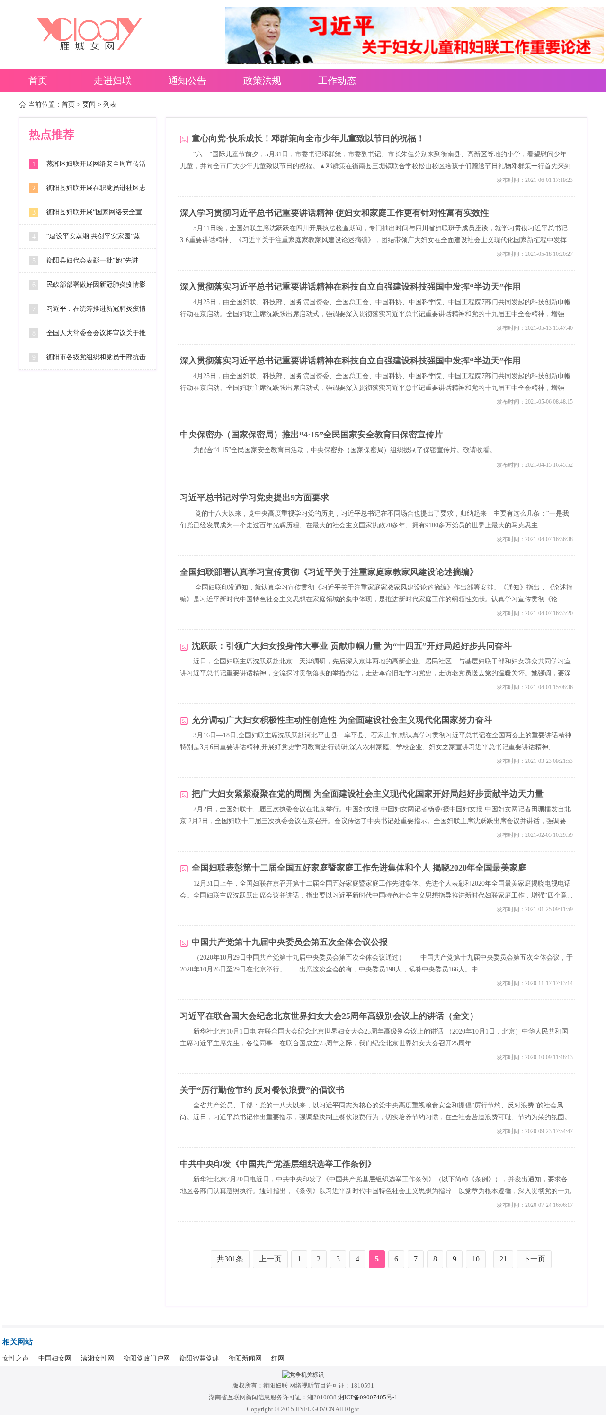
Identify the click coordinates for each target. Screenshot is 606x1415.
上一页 (270, 1259)
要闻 (89, 104)
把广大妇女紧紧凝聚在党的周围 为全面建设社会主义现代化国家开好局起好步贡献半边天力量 (368, 793)
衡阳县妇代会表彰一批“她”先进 (92, 260)
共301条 (230, 1259)
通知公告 (187, 80)
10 (476, 1259)
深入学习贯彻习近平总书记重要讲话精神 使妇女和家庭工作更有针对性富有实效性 (334, 213)
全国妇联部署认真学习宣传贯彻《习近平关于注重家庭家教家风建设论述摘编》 (329, 572)
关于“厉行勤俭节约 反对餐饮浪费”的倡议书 (262, 1090)
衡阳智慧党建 (199, 1358)
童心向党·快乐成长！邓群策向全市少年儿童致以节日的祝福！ (308, 138)
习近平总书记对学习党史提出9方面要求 (254, 497)
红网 (278, 1358)
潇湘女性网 (97, 1358)
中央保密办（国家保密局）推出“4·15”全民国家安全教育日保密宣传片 (311, 434)
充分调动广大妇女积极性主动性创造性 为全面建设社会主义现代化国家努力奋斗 (342, 720)
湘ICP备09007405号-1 (368, 1397)
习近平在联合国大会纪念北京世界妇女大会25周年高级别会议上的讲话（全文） (329, 1016)
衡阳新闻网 (245, 1358)
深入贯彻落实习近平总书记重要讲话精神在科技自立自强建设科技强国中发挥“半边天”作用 (350, 286)
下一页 (534, 1259)
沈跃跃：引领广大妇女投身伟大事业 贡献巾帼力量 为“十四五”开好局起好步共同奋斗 (352, 646)
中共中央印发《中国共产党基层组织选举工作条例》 (278, 1164)
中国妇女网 (54, 1358)
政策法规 (262, 80)
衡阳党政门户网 (147, 1358)
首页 (37, 80)
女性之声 (15, 1358)
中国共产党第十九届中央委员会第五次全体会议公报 (290, 942)
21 (503, 1259)
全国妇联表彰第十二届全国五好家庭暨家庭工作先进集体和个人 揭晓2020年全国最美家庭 (359, 867)
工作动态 (337, 80)
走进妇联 (113, 80)
